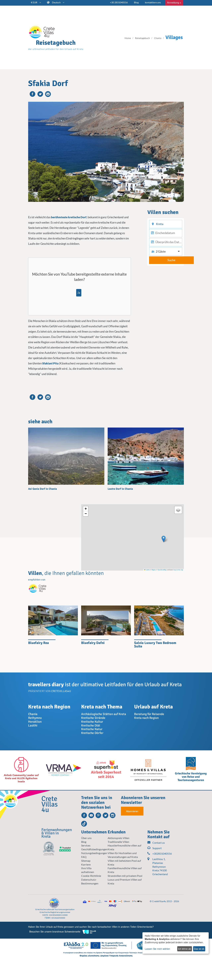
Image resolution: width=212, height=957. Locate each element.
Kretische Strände (93, 718)
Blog (136, 2)
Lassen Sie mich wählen (157, 948)
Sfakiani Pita (50, 363)
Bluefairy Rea (38, 643)
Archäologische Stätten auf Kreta (103, 714)
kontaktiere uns (153, 2)
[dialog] (175, 943)
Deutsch (56, 2)
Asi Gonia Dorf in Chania (42, 489)
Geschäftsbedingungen (94, 849)
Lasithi (32, 725)
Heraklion (35, 722)
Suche (171, 260)
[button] (163, 539)
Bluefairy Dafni (93, 643)
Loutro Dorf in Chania (120, 489)
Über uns (86, 838)
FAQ (83, 856)
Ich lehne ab (184, 948)
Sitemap (85, 860)
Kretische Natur (91, 729)
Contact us (158, 842)
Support (157, 848)
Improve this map (178, 570)
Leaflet (147, 570)
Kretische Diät (90, 725)
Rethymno (35, 718)
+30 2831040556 (119, 2)
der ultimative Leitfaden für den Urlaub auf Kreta (55, 49)
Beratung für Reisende (149, 714)
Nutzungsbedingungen (94, 853)
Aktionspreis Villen (118, 838)
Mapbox (154, 570)
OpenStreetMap (162, 570)
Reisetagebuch (56, 43)
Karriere (86, 864)
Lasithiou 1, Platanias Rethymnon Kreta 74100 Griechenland (160, 866)
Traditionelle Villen (118, 841)
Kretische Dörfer (92, 733)
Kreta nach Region (146, 718)
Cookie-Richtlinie (91, 875)
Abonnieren (132, 811)
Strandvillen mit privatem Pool (125, 875)
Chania (32, 714)
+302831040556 (161, 853)
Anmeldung (173, 2)
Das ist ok (199, 948)
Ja (78, 292)
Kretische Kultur (92, 722)
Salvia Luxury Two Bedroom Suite (155, 644)
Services (85, 845)
